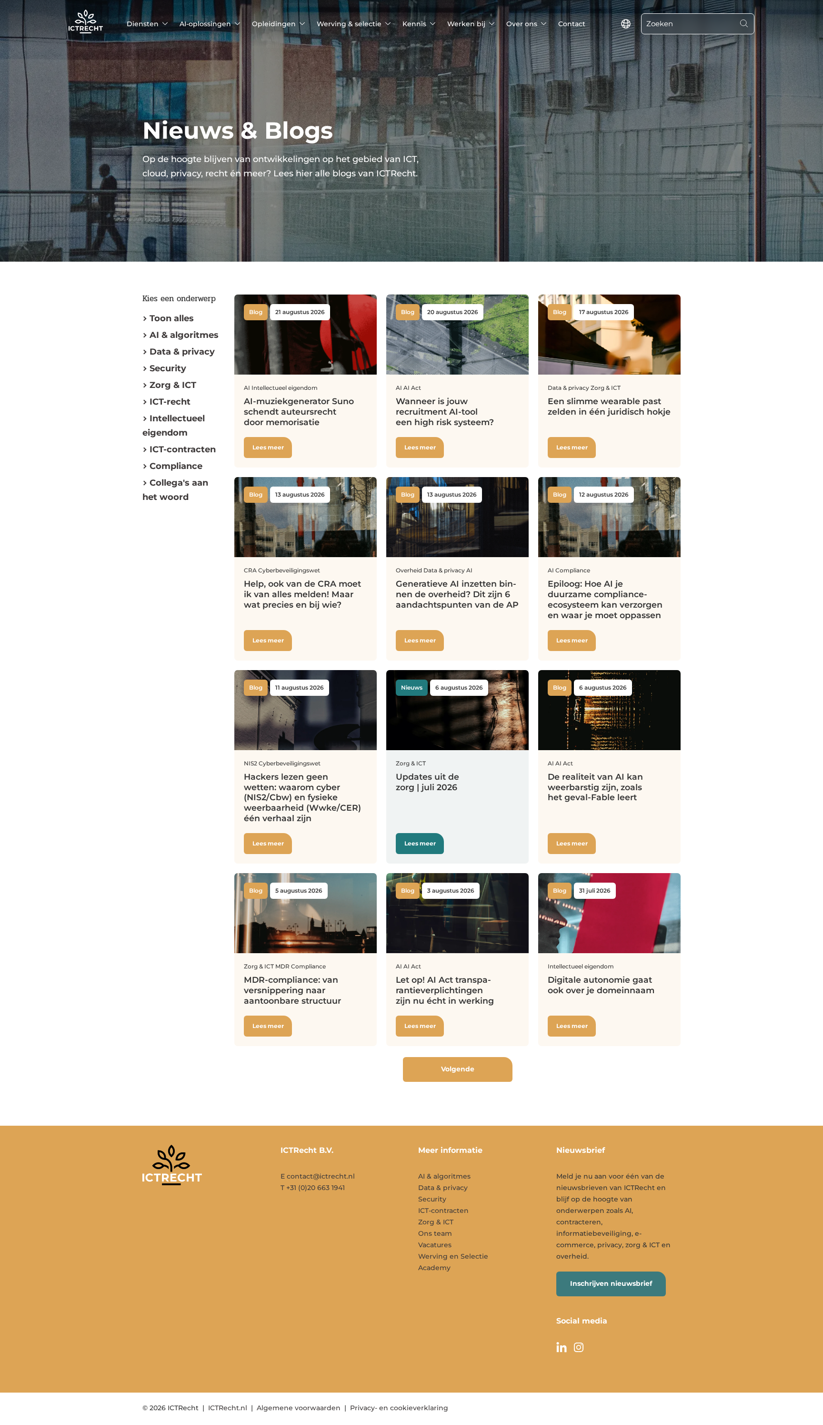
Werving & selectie (349, 24)
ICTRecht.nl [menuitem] (227, 1408)
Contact (571, 24)
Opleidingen (274, 24)
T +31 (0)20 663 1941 (313, 1187)
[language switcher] (626, 24)
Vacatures (435, 1245)
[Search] (744, 24)
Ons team (435, 1233)
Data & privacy (182, 351)
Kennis (414, 24)
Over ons (521, 24)
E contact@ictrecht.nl (318, 1176)
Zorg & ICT (173, 385)
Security (168, 368)
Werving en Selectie (453, 1256)
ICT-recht (170, 402)
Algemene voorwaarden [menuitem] (299, 1408)
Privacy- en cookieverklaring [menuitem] (399, 1408)
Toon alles (172, 318)
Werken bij (466, 24)
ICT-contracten (443, 1210)
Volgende (457, 1069)
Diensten (143, 24)
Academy (434, 1267)
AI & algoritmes (184, 335)
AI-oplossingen (205, 24)
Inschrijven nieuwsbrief (611, 1283)
